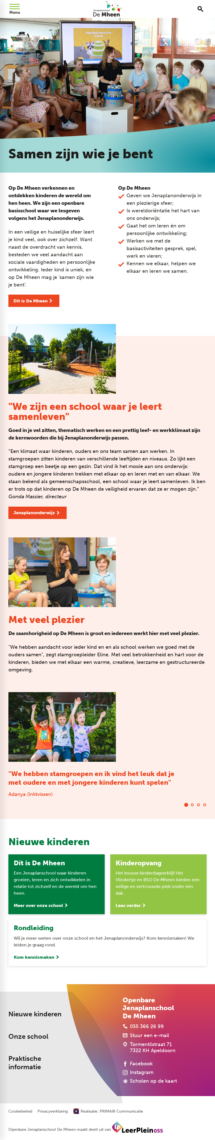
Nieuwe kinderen (35, 1014)
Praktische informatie (24, 1063)
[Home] (107, 9)
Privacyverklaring (53, 1111)
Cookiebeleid (20, 1111)
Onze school (28, 1036)
